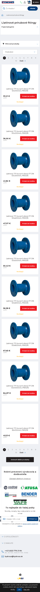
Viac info (26, 589)
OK (19, 590)
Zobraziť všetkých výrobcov (20, 479)
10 (16, 61)
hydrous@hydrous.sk (14, 556)
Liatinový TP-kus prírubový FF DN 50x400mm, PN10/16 (20, 217)
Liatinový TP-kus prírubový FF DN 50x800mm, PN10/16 (20, 344)
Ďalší (21, 61)
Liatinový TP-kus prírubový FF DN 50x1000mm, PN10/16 (20, 387)
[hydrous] (8, 2)
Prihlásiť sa (33, 519)
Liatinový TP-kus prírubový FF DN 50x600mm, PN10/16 (20, 302)
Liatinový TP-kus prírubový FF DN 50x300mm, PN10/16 (20, 175)
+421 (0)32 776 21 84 (13, 551)
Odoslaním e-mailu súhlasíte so (20, 525)
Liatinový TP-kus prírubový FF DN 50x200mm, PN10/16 (20, 132)
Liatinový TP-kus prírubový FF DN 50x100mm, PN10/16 (20, 90)
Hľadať (32, 8)
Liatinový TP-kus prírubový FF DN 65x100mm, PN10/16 (20, 429)
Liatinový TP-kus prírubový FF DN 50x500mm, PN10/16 (20, 259)
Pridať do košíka (28, 96)
